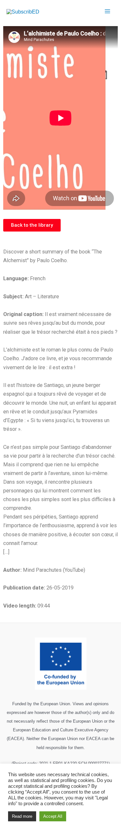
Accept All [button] (52, 816)
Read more (22, 816)
